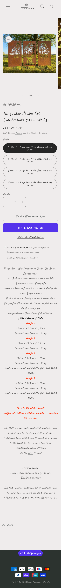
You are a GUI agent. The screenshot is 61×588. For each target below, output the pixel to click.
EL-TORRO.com (25, 582)
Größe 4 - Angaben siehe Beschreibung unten (30, 183)
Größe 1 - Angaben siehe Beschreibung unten (30, 148)
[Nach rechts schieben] (38, 95)
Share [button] (9, 524)
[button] (8, 6)
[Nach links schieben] (22, 95)
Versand (18, 133)
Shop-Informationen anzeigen (23, 257)
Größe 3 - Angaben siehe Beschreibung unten (30, 172)
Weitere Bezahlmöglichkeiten (30, 237)
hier (30, 453)
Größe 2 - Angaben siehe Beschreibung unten (30, 160)
